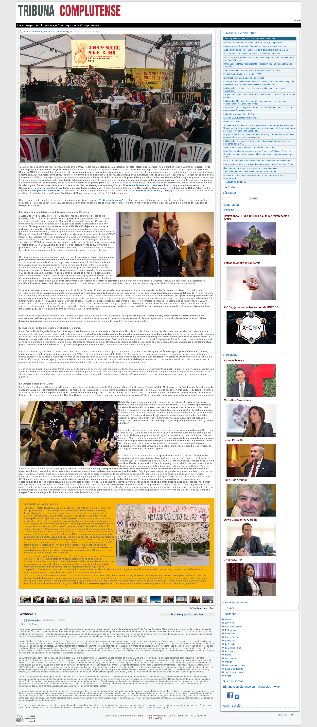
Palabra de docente (234, 669)
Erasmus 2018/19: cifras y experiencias (241, 118)
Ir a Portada (230, 187)
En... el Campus (232, 637)
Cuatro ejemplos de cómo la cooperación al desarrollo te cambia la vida (255, 50)
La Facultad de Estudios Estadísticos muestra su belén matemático (253, 70)
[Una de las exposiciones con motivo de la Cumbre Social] (128, 602)
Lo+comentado (240, 603)
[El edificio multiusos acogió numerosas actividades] (115, 602)
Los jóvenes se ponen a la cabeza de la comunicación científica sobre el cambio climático (259, 96)
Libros (228, 655)
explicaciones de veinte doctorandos (140, 185)
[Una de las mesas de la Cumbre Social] (37, 602)
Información (155, 718)
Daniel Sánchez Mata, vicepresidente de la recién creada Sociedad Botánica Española (257, 65)
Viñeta (228, 676)
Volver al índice (234, 182)
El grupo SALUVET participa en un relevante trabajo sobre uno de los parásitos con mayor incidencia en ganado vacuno (258, 136)
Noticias (228, 620)
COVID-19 (229, 210)
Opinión (228, 662)
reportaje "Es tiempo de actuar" (105, 200)
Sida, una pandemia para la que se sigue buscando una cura (250, 168)
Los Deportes (231, 658)
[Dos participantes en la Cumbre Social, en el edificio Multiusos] (167, 602)
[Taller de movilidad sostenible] (63, 602)
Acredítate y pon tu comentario (187, 614)
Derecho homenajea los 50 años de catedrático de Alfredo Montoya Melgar (257, 160)
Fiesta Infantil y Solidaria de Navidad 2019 (242, 74)
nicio (297, 20)
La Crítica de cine (233, 648)
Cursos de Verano (233, 627)
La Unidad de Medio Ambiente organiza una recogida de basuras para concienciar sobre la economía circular (255, 102)
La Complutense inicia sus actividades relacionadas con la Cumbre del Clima (258, 164)
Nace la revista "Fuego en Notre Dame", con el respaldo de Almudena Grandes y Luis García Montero (259, 58)
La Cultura (230, 651)
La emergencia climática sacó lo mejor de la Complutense (249, 39)
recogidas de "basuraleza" (46, 190)
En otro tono (230, 634)
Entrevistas (230, 354)
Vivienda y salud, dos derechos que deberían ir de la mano (249, 147)
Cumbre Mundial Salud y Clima (152, 190)
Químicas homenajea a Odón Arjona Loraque (243, 78)
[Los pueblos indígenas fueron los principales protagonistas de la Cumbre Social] (89, 602)
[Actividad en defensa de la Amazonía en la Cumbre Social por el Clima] (25, 602)
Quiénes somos (233, 681)
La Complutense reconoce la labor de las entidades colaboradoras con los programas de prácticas (256, 142)
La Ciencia (230, 644)
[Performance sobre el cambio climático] (141, 602)
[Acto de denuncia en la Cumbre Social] (76, 602)
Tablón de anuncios (234, 672)
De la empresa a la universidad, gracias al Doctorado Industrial (251, 54)
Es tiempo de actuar (232, 121)
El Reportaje (230, 630)
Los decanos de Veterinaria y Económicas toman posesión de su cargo (255, 46)
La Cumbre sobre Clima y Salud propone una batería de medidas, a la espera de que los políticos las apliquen (258, 109)
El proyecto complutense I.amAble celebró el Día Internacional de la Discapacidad (253, 176)
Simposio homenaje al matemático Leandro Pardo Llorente (249, 172)
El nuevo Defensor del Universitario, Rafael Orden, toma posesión (252, 42)
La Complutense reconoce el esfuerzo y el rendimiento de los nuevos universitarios (254, 89)
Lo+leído (227, 603)
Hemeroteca (231, 204)
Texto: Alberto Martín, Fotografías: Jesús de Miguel (47, 31)
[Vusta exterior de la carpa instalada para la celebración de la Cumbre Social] (154, 602)
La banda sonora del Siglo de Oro (238, 114)
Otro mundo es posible (235, 665)
